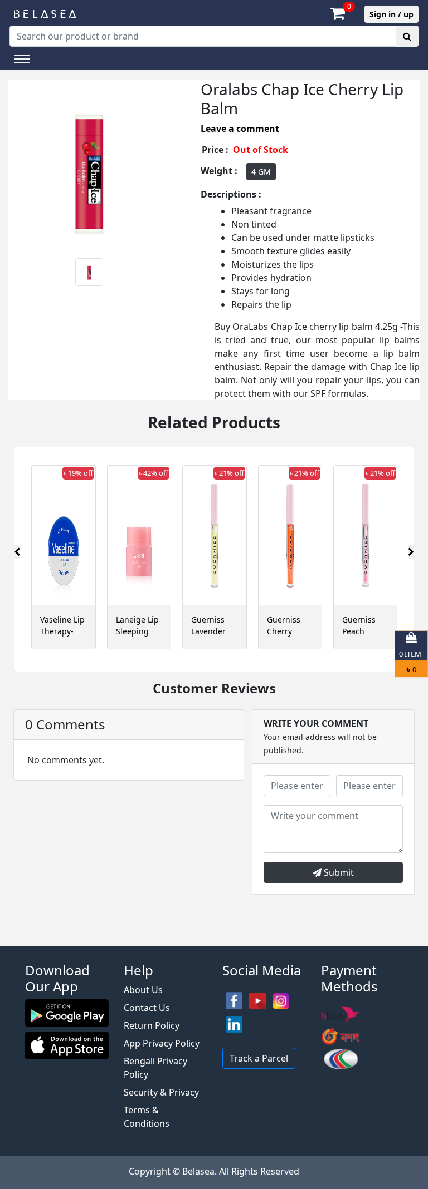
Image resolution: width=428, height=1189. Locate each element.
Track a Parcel (259, 1058)
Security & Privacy (161, 1092)
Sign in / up (391, 14)
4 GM (261, 171)
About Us (143, 990)
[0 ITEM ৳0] (214, 940)
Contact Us (147, 1007)
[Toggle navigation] (22, 59)
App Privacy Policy (162, 1043)
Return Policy (151, 1025)
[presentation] (17, 552)
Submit (338, 872)
